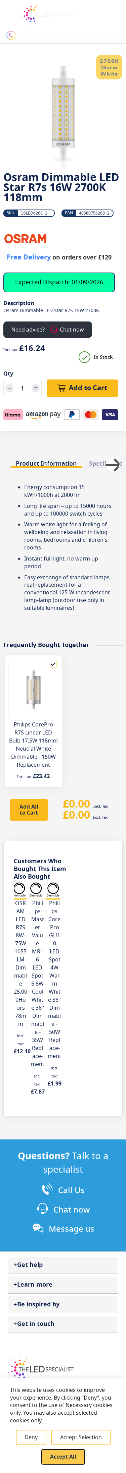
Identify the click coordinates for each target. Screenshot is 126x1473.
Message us (71, 1229)
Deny (31, 1437)
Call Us (71, 1190)
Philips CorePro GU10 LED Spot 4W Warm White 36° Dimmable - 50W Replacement (54, 979)
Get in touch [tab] (35, 1323)
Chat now (71, 1210)
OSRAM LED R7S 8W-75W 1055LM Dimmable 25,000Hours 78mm (20, 963)
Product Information (46, 463)
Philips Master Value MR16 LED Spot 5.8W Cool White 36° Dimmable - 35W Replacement (37, 983)
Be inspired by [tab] (38, 1304)
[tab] (46, 462)
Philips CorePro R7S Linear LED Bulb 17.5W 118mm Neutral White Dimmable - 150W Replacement (33, 745)
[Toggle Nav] (9, 11)
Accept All (63, 1457)
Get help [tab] (30, 1264)
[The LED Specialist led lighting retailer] (49, 14)
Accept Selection (81, 1437)
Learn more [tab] (34, 1284)
